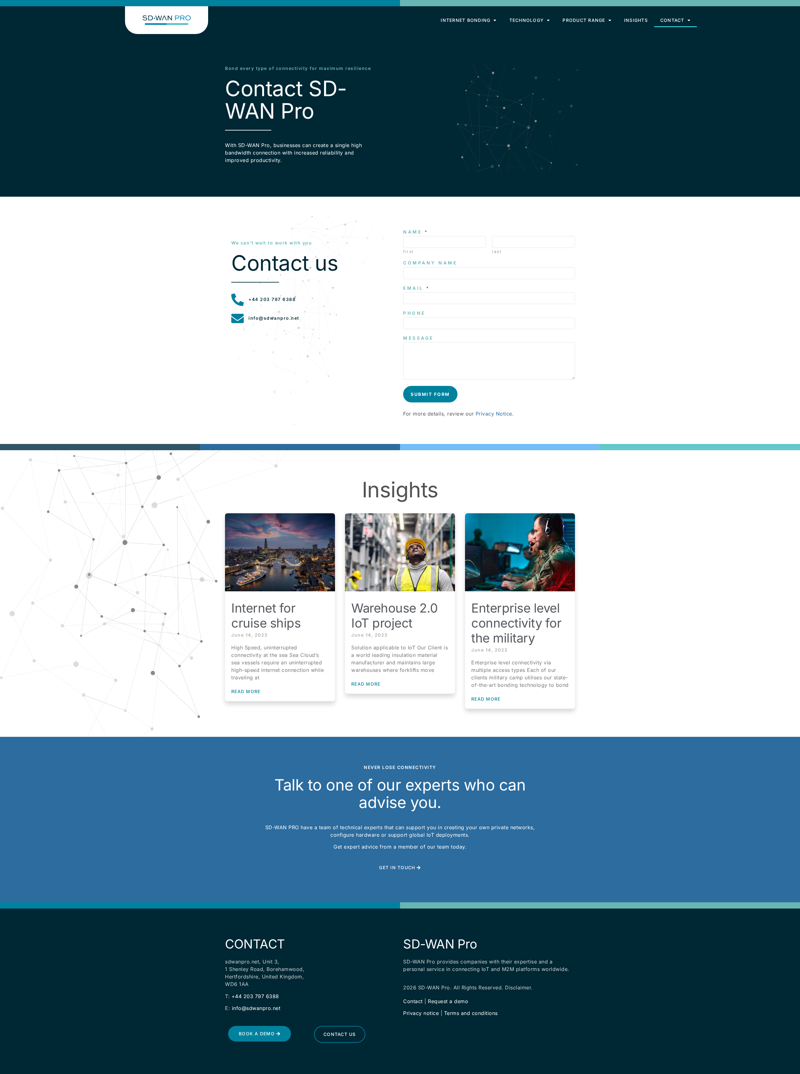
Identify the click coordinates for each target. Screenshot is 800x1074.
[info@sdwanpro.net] (237, 318)
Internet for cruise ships (266, 615)
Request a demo (448, 1001)
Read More (245, 691)
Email (415, 288)
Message (418, 338)
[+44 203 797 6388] (237, 299)
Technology (526, 20)
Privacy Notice (494, 414)
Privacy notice (421, 1013)
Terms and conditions (471, 1013)
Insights (636, 20)
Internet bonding (465, 20)
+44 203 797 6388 (272, 299)
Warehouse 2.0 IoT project (394, 615)
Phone (414, 313)
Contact (672, 20)
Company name (430, 262)
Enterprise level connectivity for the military (516, 623)
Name (415, 231)
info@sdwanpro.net (273, 318)
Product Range (583, 20)
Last (497, 251)
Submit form (430, 394)
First (408, 251)
